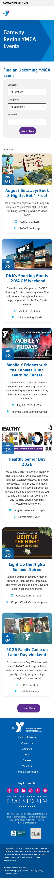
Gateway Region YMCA (15, 3)
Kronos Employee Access (16, 870)
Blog (27, 754)
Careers (27, 760)
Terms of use (11, 873)
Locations (13, 85)
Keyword (12, 114)
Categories (13, 99)
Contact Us (27, 743)
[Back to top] (8, 865)
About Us (27, 749)
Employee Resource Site (15, 867)
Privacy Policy (37, 870)
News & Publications (27, 772)
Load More (29, 708)
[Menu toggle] (49, 12)
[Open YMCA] (19, 13)
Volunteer (27, 766)
